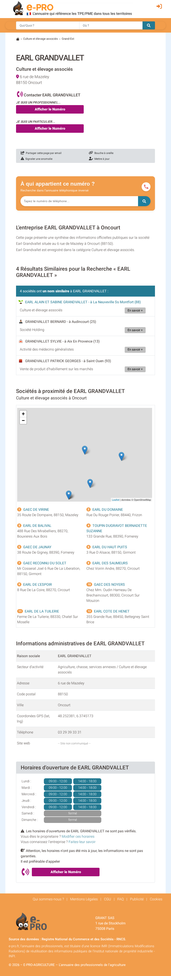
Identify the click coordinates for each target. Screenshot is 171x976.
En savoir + (135, 310)
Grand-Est (68, 38)
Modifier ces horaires (78, 836)
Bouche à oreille (103, 153)
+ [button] (23, 414)
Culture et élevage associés (40, 38)
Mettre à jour (101, 158)
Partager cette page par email (42, 153)
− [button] (23, 420)
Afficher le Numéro (50, 109)
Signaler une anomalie (38, 158)
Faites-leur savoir (82, 842)
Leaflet (115, 499)
